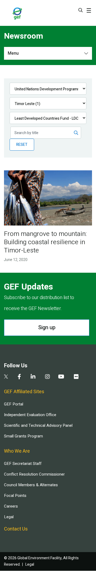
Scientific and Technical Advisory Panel (38, 425)
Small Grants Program (23, 436)
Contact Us (16, 529)
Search (80, 10)
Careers (11, 506)
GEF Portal (13, 404)
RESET (21, 144)
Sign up (46, 327)
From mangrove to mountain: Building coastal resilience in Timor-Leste (45, 242)
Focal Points (15, 495)
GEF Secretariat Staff (22, 464)
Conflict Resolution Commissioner (34, 474)
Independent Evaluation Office (30, 415)
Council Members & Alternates (31, 485)
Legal (9, 517)
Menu (13, 53)
